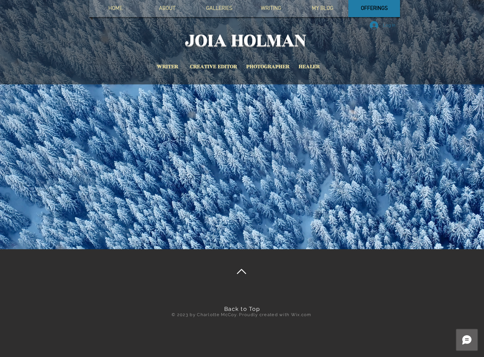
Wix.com (301, 314)
